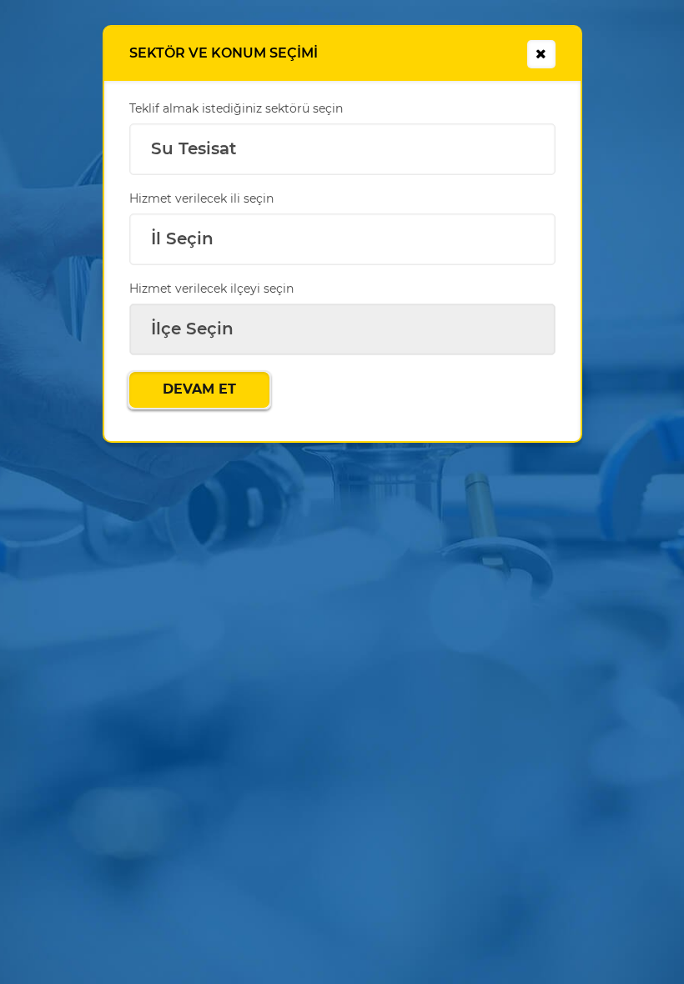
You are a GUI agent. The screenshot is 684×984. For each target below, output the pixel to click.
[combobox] (342, 149)
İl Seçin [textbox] (182, 238)
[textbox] (342, 325)
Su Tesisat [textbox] (193, 148)
